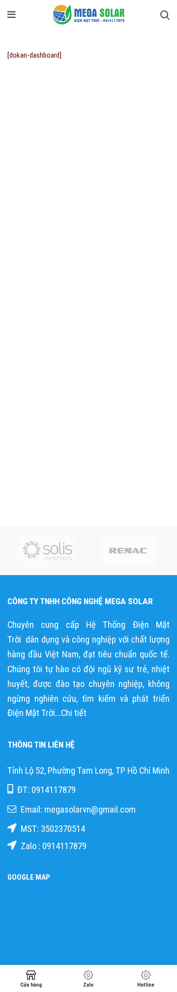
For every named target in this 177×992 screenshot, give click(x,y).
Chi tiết (74, 713)
